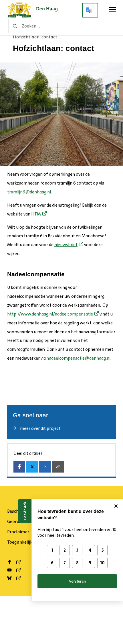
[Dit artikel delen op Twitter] (32, 467)
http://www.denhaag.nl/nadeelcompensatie (50, 314)
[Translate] (90, 10)
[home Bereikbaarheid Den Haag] (34, 10)
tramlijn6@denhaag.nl (29, 192)
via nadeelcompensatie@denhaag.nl (75, 358)
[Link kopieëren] (58, 467)
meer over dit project (40, 428)
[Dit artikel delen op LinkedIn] (45, 467)
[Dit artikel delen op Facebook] (19, 467)
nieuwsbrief (66, 245)
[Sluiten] (115, 506)
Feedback (24, 511)
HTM (36, 214)
